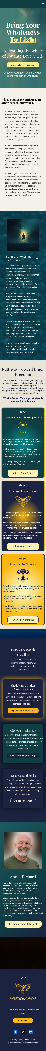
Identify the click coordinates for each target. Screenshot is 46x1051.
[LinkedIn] (30, 1032)
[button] (42, 3)
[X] (23, 1032)
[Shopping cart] (39, 3)
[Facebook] (15, 1032)
